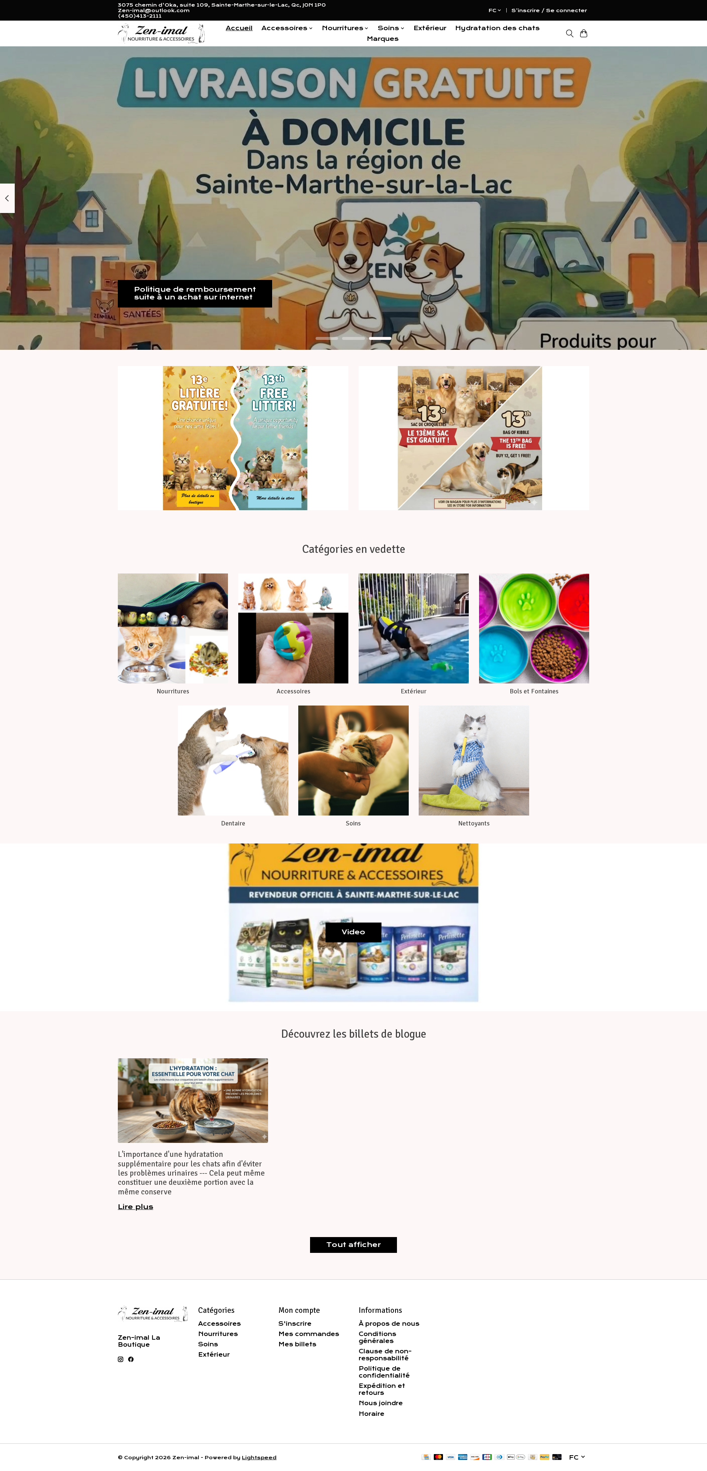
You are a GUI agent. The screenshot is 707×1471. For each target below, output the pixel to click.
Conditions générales (377, 1337)
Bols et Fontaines (534, 691)
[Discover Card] (475, 1457)
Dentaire (233, 823)
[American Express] (463, 1457)
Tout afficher (353, 1245)
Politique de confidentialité (384, 1372)
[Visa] (450, 1457)
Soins (353, 823)
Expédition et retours (382, 1389)
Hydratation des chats (497, 28)
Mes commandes (308, 1333)
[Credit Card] (426, 1457)
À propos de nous (389, 1323)
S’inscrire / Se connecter (549, 10)
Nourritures (172, 691)
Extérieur (430, 28)
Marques (383, 38)
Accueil (239, 28)
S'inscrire (295, 1323)
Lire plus (135, 1207)
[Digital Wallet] (516, 1457)
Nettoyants (474, 823)
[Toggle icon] (569, 33)
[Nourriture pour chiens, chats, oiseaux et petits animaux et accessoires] (161, 34)
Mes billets (297, 1344)
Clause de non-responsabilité (385, 1355)
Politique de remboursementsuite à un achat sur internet (195, 293)
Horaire (371, 1413)
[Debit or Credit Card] (557, 1457)
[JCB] (487, 1457)
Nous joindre (381, 1403)
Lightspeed (259, 1457)
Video (353, 932)
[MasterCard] (438, 1457)
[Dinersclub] (499, 1457)
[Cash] (532, 1457)
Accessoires (293, 691)
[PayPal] (544, 1457)
